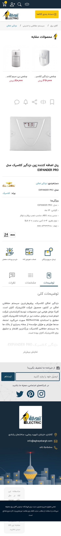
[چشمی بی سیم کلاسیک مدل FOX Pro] (16, 58)
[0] (27, 4)
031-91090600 (46, 447)
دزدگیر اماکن (12, 26)
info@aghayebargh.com (39, 441)
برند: (13, 193)
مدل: (56, 190)
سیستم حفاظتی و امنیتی (34, 26)
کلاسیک (6, 193)
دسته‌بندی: (53, 183)
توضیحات (49, 283)
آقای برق (54, 26)
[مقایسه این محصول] (43, 103)
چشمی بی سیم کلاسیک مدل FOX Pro (16, 76)
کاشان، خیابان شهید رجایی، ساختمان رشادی (30, 434)
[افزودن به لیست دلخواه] (52, 103)
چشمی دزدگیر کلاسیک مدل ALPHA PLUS (45, 76)
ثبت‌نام (8, 376)
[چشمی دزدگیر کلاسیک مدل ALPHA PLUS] (45, 58)
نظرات (12, 283)
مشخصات (30, 283)
